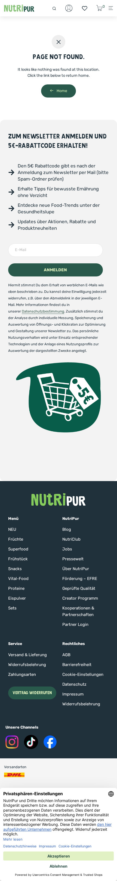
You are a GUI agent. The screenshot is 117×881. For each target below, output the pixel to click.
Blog (66, 529)
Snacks (15, 568)
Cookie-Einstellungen (82, 674)
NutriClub (71, 539)
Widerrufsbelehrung (27, 664)
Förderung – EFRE (79, 578)
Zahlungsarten (22, 674)
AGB (66, 654)
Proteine (16, 588)
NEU (12, 529)
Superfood (18, 549)
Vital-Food (18, 578)
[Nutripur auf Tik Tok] (31, 742)
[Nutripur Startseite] (58, 499)
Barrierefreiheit (76, 664)
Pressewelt (73, 558)
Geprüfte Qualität (78, 588)
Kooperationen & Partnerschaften (78, 611)
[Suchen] (56, 8)
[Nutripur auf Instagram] (12, 742)
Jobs (67, 549)
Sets (12, 608)
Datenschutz (74, 684)
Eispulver (17, 598)
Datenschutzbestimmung (43, 311)
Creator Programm (80, 598)
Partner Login (75, 624)
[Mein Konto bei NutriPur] (68, 8)
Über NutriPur (75, 568)
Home (61, 91)
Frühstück (18, 558)
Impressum (73, 694)
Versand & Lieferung (27, 654)
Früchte (15, 539)
